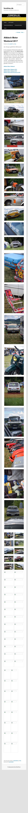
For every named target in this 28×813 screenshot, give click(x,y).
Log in (5, 28)
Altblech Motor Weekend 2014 (10, 69)
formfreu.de (8, 8)
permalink (11, 762)
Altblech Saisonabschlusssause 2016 (12, 72)
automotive (15, 760)
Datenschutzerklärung (8, 25)
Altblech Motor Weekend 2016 (10, 71)
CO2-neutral (11, 22)
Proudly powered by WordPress (14, 767)
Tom (15, 44)
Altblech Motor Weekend (9, 66)
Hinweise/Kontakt (18, 25)
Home (5, 22)
